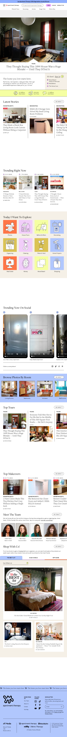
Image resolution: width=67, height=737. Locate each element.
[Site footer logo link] (12, 700)
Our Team (26, 701)
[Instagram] (52, 366)
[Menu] (4, 5)
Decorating (25, 9)
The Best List (11, 558)
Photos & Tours (15, 9)
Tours (33, 63)
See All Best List (7, 563)
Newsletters (52, 83)
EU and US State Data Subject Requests (57, 726)
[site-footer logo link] (7, 724)
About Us (26, 704)
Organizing (6, 191)
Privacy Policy (48, 713)
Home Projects (8, 106)
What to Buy (52, 9)
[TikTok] (55, 366)
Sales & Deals (33, 558)
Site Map (26, 709)
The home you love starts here (55, 688)
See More (58, 546)
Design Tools (42, 9)
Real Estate (22, 191)
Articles (34, 9)
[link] (33, 68)
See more (58, 101)
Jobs (4, 729)
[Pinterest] (62, 366)
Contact (26, 706)
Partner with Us (7, 730)
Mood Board (52, 80)
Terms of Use (57, 712)
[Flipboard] (40, 708)
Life (6, 641)
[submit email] (61, 707)
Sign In (57, 76)
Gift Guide (56, 558)
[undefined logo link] (12, 5)
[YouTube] (36, 708)
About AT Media (7, 727)
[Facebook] (59, 366)
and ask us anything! (46, 520)
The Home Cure (53, 86)
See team (56, 514)
